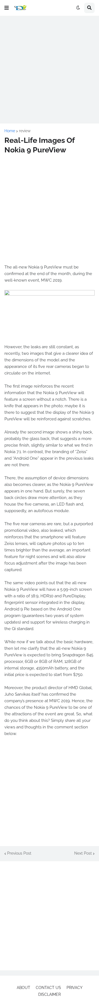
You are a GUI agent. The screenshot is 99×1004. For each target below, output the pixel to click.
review (25, 131)
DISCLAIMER (49, 994)
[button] (6, 8)
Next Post (83, 853)
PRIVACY (74, 987)
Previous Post (19, 853)
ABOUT (23, 987)
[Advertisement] (49, 69)
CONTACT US (48, 987)
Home (9, 131)
